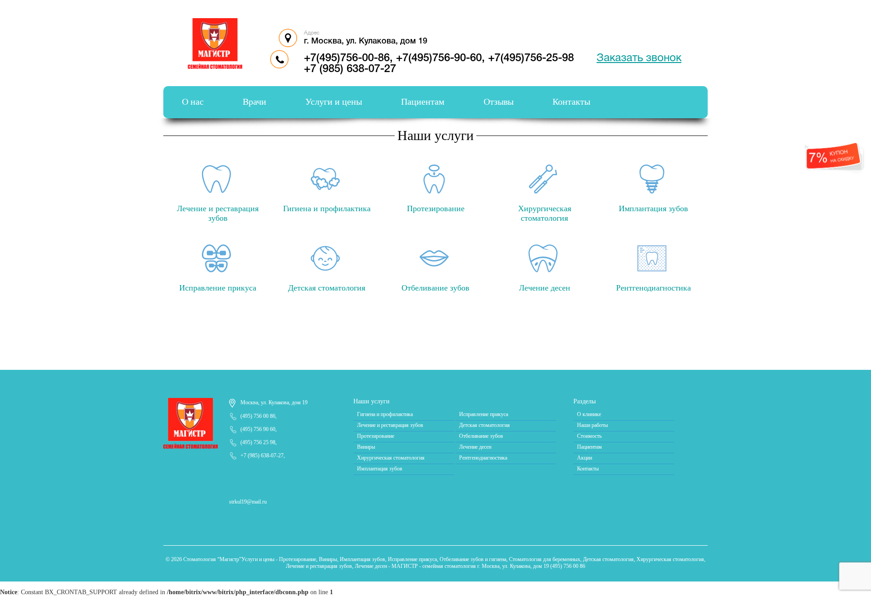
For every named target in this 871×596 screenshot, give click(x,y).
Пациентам (423, 102)
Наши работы (592, 425)
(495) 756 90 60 (257, 429)
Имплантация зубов (379, 468)
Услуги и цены (333, 102)
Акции (584, 458)
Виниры (366, 447)
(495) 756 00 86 (257, 416)
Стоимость (589, 436)
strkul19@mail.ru (248, 502)
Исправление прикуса (483, 414)
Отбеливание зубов (481, 436)
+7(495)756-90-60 (439, 58)
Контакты (571, 102)
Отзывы (499, 102)
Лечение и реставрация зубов (390, 425)
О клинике (589, 414)
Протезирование (375, 436)
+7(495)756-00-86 (347, 58)
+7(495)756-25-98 (531, 58)
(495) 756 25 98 (257, 442)
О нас (193, 102)
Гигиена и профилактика (385, 414)
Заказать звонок (639, 58)
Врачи (254, 102)
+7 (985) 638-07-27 (350, 69)
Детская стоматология (484, 425)
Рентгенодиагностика (483, 458)
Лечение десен (475, 447)
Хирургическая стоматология (391, 458)
